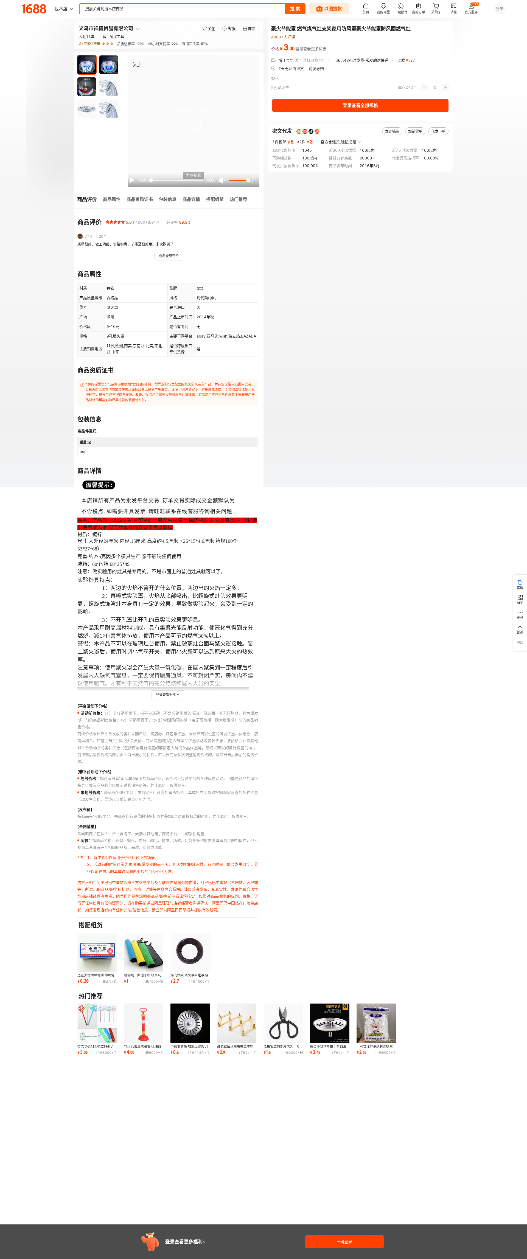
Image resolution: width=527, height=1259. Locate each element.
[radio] (107, 222)
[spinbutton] (435, 87)
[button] (193, 125)
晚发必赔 (316, 68)
